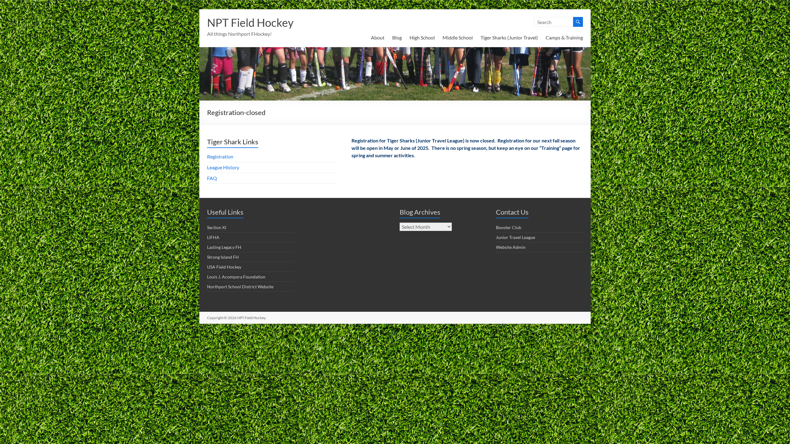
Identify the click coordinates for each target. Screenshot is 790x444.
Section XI (216, 227)
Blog (397, 37)
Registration (220, 156)
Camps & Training (564, 37)
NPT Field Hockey (250, 22)
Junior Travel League (515, 237)
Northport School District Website (240, 286)
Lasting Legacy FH (224, 247)
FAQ (212, 178)
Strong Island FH (223, 257)
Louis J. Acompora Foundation (236, 276)
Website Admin (511, 247)
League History (223, 167)
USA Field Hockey (224, 266)
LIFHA (213, 237)
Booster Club (508, 227)
